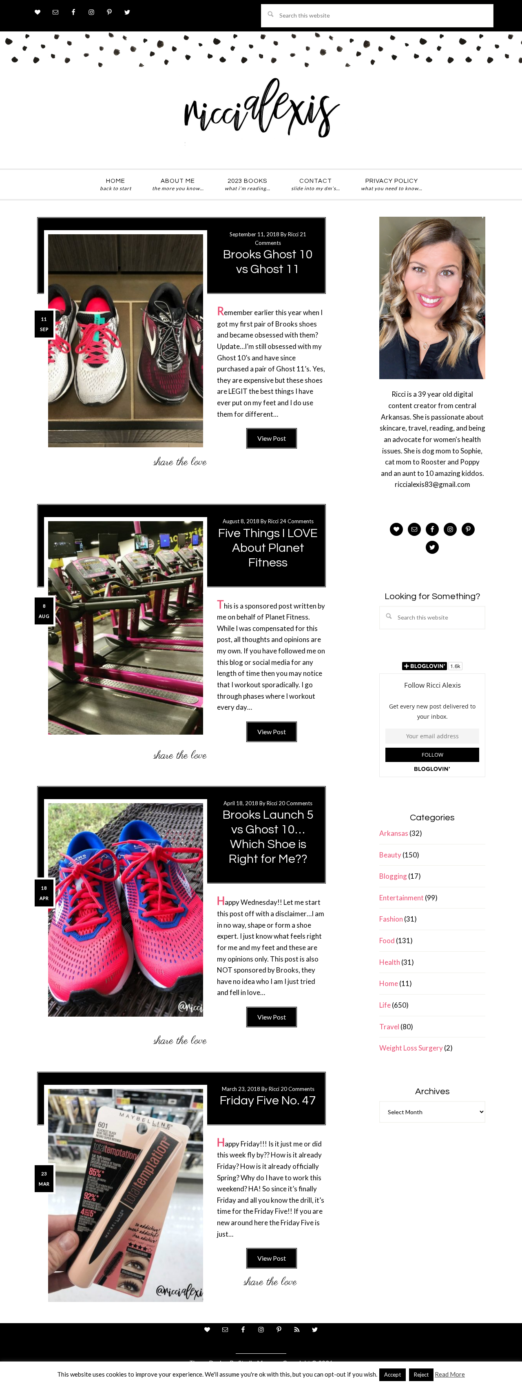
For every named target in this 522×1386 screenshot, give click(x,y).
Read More (450, 1374)
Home (388, 983)
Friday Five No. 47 (268, 1100)
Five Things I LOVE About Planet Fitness (268, 548)
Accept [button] (392, 1374)
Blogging (393, 876)
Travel (389, 1026)
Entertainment (401, 897)
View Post (271, 438)
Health (389, 962)
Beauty (390, 855)
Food (387, 940)
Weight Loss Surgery (411, 1048)
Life (385, 1005)
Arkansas (393, 833)
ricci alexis (261, 115)
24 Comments (297, 521)
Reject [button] (421, 1374)
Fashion (391, 919)
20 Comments (295, 803)
